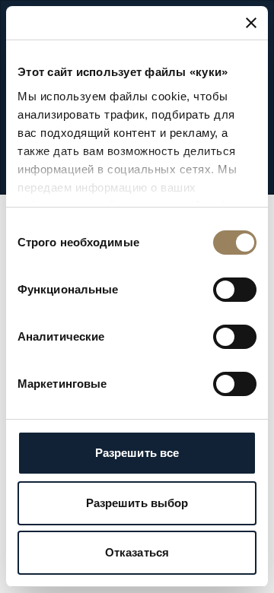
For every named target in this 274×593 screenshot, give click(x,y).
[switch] (234, 289)
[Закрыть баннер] (251, 22)
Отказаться (137, 552)
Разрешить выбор (137, 502)
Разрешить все (137, 452)
